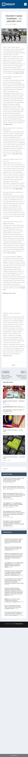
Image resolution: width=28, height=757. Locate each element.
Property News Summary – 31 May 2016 (13, 430)
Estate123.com (19, 623)
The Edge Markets (7, 124)
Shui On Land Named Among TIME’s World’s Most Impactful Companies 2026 (13, 607)
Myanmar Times (7, 355)
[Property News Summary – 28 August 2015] (14, 392)
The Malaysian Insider (18, 73)
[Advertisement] (14, 692)
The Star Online (11, 253)
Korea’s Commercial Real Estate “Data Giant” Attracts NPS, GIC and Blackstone (14, 487)
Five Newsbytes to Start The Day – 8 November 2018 (13, 410)
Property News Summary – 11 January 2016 (14, 457)
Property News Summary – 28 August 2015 (13, 401)
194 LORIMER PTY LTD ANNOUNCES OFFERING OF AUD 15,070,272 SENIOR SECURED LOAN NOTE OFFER (13, 504)
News (14, 24)
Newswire (12, 482)
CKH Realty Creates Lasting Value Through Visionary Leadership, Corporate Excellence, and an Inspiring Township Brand (13, 523)
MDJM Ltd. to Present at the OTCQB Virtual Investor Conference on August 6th (12, 600)
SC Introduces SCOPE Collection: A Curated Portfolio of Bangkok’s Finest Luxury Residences (14, 613)
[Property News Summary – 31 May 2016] (14, 421)
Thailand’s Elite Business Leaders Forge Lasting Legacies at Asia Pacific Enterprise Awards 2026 (13, 479)
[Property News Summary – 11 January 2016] (14, 445)
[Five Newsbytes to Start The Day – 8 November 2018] (14, 407)
